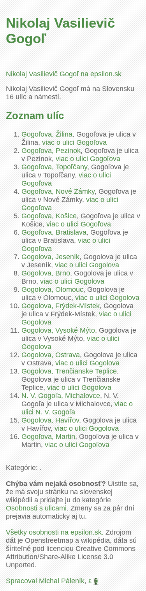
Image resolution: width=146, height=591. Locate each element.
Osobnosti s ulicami (36, 508)
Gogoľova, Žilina (46, 134)
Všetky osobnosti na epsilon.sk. (55, 532)
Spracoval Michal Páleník (45, 581)
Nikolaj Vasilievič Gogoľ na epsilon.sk (63, 74)
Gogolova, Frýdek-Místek (60, 306)
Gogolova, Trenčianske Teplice (69, 371)
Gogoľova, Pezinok (51, 150)
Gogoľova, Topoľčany (54, 167)
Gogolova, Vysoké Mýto (58, 330)
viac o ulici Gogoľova (74, 142)
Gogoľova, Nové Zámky (58, 191)
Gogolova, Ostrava (50, 355)
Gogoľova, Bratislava (53, 232)
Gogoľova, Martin (48, 436)
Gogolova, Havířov (50, 420)
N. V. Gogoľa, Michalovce (60, 396)
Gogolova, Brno (45, 273)
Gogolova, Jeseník (50, 257)
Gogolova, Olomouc (52, 289)
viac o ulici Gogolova (87, 265)
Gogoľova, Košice (49, 216)
